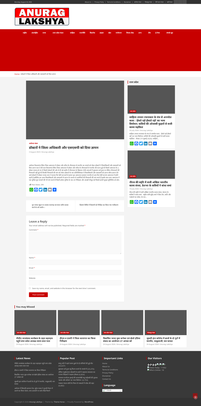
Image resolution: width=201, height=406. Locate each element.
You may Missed (25, 306)
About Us (88, 2)
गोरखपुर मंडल (148, 2)
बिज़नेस (92, 33)
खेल (109, 33)
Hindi (108, 390)
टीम (149, 33)
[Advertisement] (97, 53)
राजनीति (82, 33)
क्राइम (102, 33)
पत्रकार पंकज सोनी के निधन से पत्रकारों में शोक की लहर (76, 383)
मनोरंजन (119, 33)
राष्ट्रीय (25, 33)
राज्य (44, 33)
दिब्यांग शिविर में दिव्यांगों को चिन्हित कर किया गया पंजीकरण (99, 205)
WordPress (89, 402)
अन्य (140, 33)
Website (32, 278)
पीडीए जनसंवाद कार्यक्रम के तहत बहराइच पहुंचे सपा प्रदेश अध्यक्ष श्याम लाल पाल (34, 340)
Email (32, 268)
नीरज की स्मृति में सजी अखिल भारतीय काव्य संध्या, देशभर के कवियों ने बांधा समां (150, 183)
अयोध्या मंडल (137, 2)
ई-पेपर (157, 33)
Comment (33, 230)
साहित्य (72, 33)
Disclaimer (127, 2)
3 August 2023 (34, 152)
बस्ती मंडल (170, 2)
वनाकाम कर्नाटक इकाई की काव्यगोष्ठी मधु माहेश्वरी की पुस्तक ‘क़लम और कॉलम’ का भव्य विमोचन (78, 378)
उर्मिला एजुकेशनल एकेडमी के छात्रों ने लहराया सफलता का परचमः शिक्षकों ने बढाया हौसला (76, 373)
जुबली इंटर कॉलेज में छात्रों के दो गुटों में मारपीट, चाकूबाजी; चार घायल (163, 340)
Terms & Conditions (114, 2)
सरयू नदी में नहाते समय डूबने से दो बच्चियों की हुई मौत (75, 363)
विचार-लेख (130, 33)
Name (32, 257)
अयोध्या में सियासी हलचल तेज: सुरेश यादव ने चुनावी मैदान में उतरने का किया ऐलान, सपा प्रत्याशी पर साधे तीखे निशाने (33, 389)
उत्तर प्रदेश (133, 82)
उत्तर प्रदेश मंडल (58, 33)
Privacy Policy (99, 2)
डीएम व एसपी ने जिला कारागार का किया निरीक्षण (77, 340)
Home (104, 363)
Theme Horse (59, 402)
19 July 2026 (134, 189)
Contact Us (106, 379)
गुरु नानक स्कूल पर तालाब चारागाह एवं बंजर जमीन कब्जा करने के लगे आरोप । (50, 206)
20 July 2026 (134, 130)
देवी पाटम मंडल (159, 2)
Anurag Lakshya (48, 152)
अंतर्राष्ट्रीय (34, 33)
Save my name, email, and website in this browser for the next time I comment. (64, 288)
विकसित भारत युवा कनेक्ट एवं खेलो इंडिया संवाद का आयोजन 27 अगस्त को (121, 340)
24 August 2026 (22, 344)
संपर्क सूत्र (169, 33)
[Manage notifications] (195, 397)
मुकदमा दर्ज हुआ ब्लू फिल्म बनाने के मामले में (72, 369)
